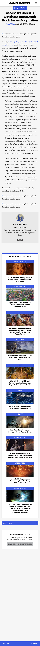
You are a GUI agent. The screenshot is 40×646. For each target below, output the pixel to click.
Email (18, 240)
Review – (20, 431)
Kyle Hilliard (10, 24)
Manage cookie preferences (20, 544)
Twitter (21, 240)
